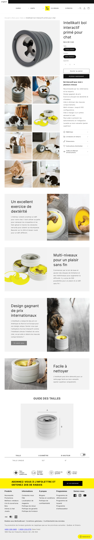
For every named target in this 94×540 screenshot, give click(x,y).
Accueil (7, 18)
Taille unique (69, 49)
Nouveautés (9, 495)
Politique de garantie (29, 509)
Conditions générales (34, 521)
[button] (22, 8)
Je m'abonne (73, 483)
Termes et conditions (47, 498)
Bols (6, 506)
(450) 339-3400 (11, 529)
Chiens (18, 8)
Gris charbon (69, 56)
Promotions (9, 498)
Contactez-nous (28, 495)
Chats (32, 8)
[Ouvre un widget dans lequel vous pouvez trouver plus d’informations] (85, 536)
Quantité (66, 60)
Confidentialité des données (54, 521)
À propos (68, 8)
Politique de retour (29, 506)
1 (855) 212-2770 (24, 529)
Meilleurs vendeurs (12, 501)
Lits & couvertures (11, 503)
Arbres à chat (10, 509)
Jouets (7, 511)
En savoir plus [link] (19, 343)
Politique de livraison (30, 511)
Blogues (42, 495)
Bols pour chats (18, 18)
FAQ (23, 498)
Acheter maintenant (76, 76)
